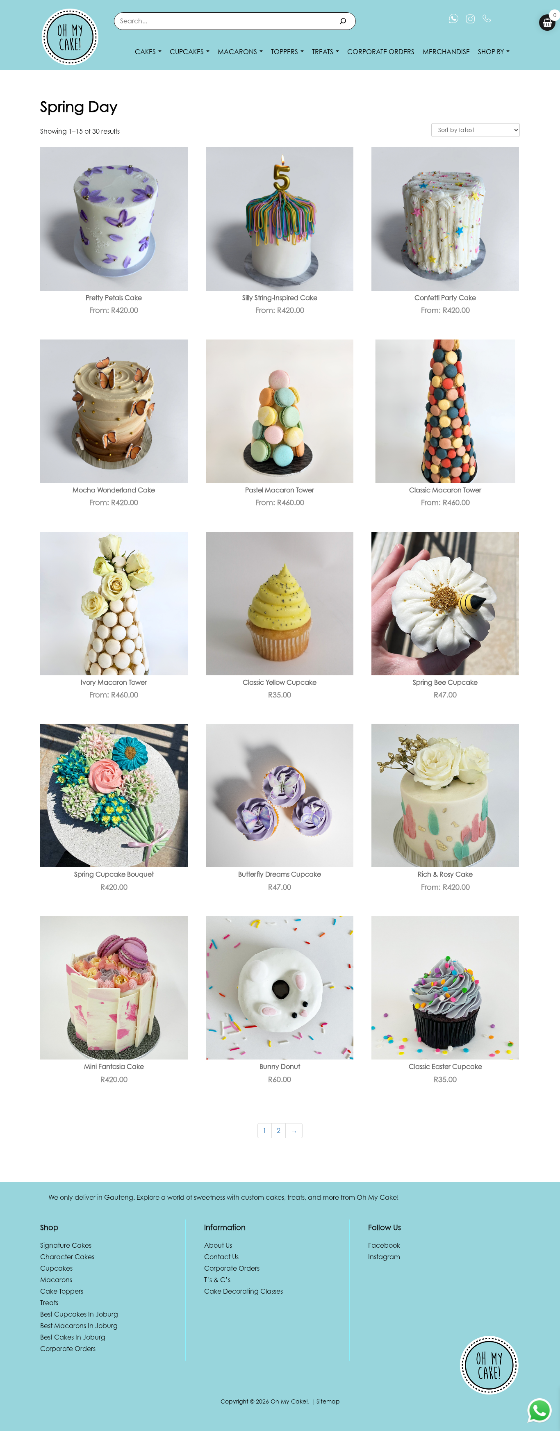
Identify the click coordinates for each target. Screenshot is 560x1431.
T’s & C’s (217, 1280)
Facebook (384, 1245)
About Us (218, 1245)
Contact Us (221, 1257)
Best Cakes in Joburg (72, 1337)
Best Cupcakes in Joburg (79, 1314)
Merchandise (446, 52)
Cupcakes (187, 52)
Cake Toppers (61, 1291)
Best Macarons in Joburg (79, 1326)
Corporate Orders (380, 52)
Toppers (285, 52)
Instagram (384, 1257)
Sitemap (328, 1401)
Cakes (146, 52)
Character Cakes (67, 1257)
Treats (323, 52)
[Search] (343, 21)
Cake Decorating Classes (243, 1291)
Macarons (238, 52)
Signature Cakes (65, 1245)
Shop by (491, 52)
